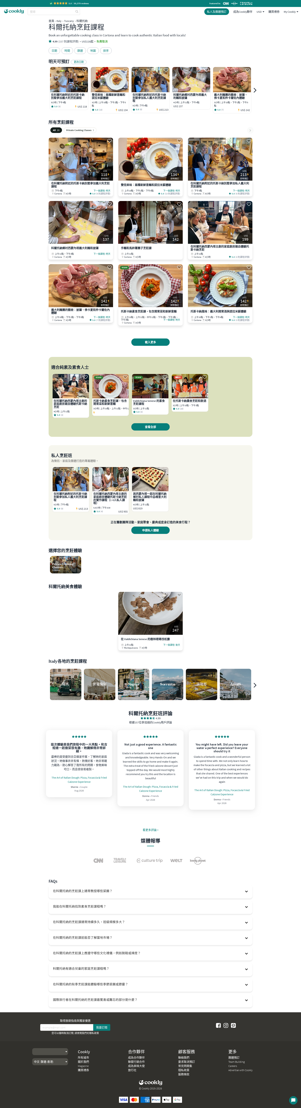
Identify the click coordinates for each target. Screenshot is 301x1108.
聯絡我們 (183, 1057)
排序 (106, 50)
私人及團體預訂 (216, 11)
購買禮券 (274, 11)
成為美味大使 (136, 1066)
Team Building (236, 1061)
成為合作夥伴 (136, 1057)
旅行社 (132, 1070)
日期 (54, 50)
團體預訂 (234, 1057)
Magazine (83, 1066)
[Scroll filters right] (250, 130)
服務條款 (183, 1074)
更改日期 (79, 62)
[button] (69, 3)
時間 (67, 50)
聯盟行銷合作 (136, 1061)
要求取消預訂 (186, 1061)
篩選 (80, 50)
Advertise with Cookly (240, 1070)
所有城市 (83, 1057)
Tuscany (69, 21)
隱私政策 (94, 1033)
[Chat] (293, 1100)
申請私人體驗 (150, 530)
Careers (232, 1066)
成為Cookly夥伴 (242, 11)
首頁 (51, 21)
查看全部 (150, 427)
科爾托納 (82, 21)
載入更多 (150, 342)
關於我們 (83, 1061)
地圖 (93, 50)
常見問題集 (185, 1066)
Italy (58, 21)
